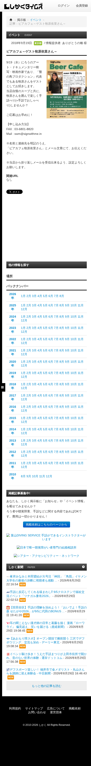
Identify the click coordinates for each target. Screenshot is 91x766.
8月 (61, 296)
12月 (24, 309)
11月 (81, 305)
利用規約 (15, 708)
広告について (56, 708)
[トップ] (11, 19)
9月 (67, 305)
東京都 (37, 43)
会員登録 (82, 5)
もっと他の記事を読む (46, 686)
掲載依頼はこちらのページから (46, 524)
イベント (36, 19)
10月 (73, 305)
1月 (23, 296)
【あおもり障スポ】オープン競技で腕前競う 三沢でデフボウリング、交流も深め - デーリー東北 (45, 640)
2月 (28, 296)
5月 (45, 296)
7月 (56, 296)
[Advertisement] (36, 229)
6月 (50, 296)
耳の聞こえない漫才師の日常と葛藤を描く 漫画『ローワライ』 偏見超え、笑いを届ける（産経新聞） (45, 624)
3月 (34, 296)
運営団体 (56, 712)
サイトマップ (34, 708)
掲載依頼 (75, 708)
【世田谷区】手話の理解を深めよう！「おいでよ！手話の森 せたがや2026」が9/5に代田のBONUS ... (46, 609)
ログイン (64, 5)
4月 (39, 296)
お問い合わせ (37, 712)
